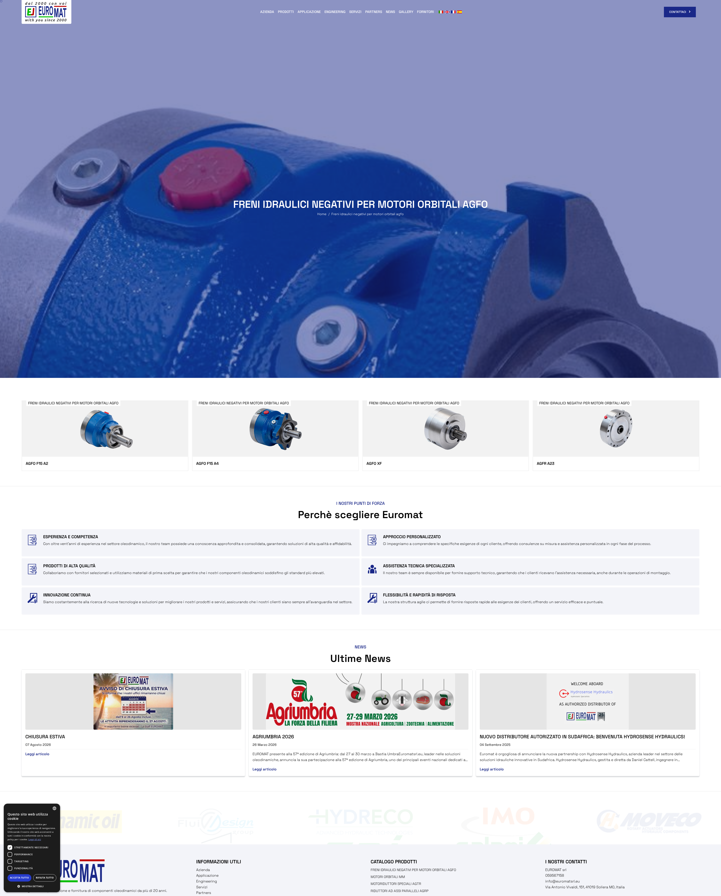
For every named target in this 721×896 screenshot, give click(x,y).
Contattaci (677, 12)
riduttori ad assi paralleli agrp (399, 891)
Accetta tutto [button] (19, 877)
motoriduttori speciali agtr (396, 884)
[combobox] (54, 808)
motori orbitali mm (388, 877)
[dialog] (32, 848)
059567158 (554, 875)
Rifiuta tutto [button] (45, 877)
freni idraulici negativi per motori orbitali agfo (413, 870)
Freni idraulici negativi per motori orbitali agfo (367, 214)
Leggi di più (34, 839)
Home (322, 214)
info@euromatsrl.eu (562, 881)
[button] (32, 886)
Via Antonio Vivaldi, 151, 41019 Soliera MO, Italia (585, 887)
